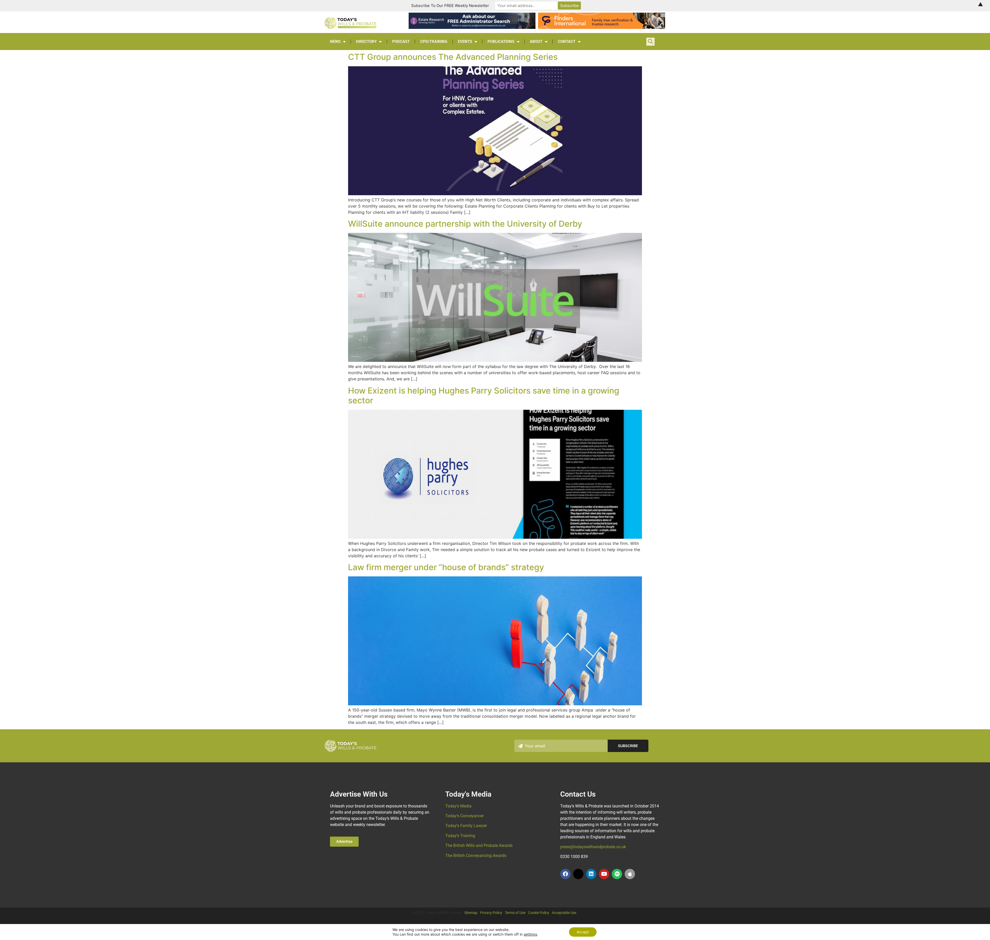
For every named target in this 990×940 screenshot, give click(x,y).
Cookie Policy (538, 913)
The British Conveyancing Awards (475, 855)
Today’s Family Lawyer (466, 825)
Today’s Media (458, 806)
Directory (366, 41)
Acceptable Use (564, 913)
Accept (583, 932)
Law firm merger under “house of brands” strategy (446, 567)
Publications (501, 41)
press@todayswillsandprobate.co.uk (593, 846)
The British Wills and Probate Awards (479, 845)
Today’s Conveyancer (464, 815)
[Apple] (630, 874)
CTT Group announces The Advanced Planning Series (453, 57)
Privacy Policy (491, 913)
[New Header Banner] (472, 27)
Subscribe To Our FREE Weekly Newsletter (450, 5)
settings (530, 934)
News (335, 41)
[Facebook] (565, 874)
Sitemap (470, 913)
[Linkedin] (591, 874)
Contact (566, 41)
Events (465, 41)
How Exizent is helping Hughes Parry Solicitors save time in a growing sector (483, 395)
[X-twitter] (578, 874)
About (536, 41)
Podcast (401, 41)
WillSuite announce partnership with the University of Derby (465, 224)
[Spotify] (617, 874)
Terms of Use (515, 913)
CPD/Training (433, 41)
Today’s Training (460, 835)
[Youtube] (604, 874)
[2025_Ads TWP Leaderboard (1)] (601, 27)
